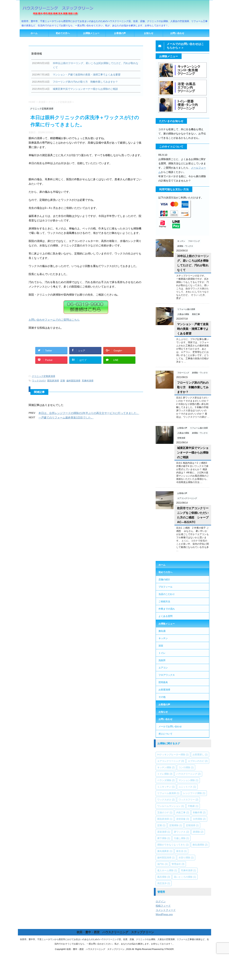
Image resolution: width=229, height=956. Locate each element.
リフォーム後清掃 (168, 793)
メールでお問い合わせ (170, 726)
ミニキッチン (166, 786)
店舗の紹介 (164, 579)
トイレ (162, 652)
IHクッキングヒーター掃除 (173, 754)
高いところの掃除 (185, 876)
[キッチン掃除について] (182, 77)
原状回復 (182, 818)
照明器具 (163, 682)
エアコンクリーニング (170, 760)
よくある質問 (165, 616)
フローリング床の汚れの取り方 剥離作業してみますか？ (193, 387)
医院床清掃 (53, 380)
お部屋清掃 (164, 689)
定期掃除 (175, 825)
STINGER (169, 949)
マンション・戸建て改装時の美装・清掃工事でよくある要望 (193, 329)
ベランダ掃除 (166, 780)
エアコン (163, 667)
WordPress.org (164, 914)
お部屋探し (200, 754)
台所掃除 (199, 818)
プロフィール (165, 586)
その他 (162, 696)
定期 (62, 380)
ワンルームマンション (170, 806)
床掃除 (198, 831)
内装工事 (182, 812)
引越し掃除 (181, 838)
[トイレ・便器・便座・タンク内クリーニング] (182, 112)
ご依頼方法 (164, 601)
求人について (165, 733)
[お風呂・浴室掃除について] (182, 95)
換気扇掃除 (200, 844)
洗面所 (162, 660)
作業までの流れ (167, 608)
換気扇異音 (164, 851)
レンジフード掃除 (194, 793)
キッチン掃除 (166, 767)
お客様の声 (120, 33)
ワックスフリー (188, 799)
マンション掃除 (188, 780)
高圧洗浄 (163, 883)
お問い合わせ (177, 33)
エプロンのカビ (198, 760)
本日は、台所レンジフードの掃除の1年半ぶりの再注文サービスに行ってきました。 (88, 413)
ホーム (34, 33)
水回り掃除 (186, 857)
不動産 (193, 806)
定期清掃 (192, 825)
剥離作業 (199, 812)
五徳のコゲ (164, 812)
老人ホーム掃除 (167, 870)
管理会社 (178, 863)
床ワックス (181, 831)
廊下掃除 (163, 838)
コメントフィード (166, 910)
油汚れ (162, 863)
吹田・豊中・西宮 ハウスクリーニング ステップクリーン (115, 932)
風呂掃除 (163, 876)
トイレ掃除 (164, 773)
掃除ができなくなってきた (173, 844)
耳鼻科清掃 (87, 380)
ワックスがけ (39, 380)
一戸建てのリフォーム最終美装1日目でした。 (66, 417)
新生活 (181, 851)
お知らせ (148, 33)
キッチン (163, 638)
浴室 (161, 645)
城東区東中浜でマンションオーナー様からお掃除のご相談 (193, 452)
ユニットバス (187, 786)
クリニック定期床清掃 (43, 376)
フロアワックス (167, 674)
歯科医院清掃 (73, 380)
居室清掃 (163, 831)
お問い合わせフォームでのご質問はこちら (54, 319)
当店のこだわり (167, 594)
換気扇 (162, 630)
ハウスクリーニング (188, 773)
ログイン (161, 901)
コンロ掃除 (186, 767)
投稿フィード (163, 905)
